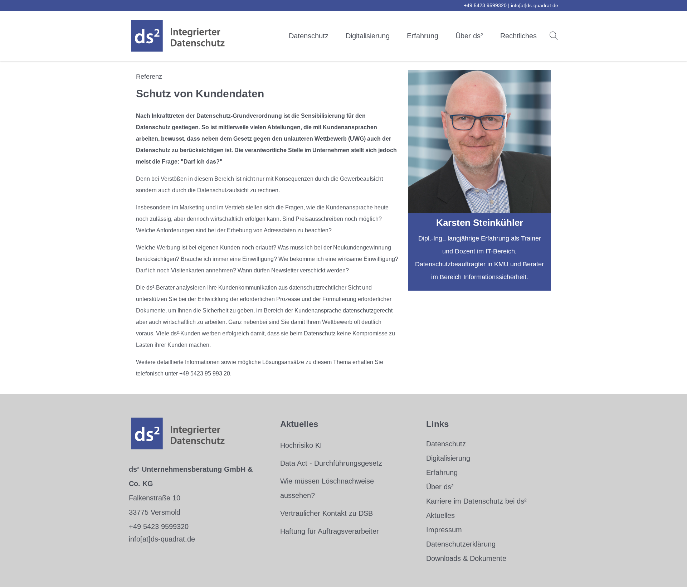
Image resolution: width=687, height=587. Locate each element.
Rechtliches (518, 36)
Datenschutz (308, 36)
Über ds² (469, 36)
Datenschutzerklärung (461, 544)
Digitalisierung (368, 36)
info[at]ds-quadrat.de (534, 5)
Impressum (444, 530)
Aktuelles (440, 515)
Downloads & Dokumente (466, 558)
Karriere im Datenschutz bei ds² (476, 501)
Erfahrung (422, 36)
